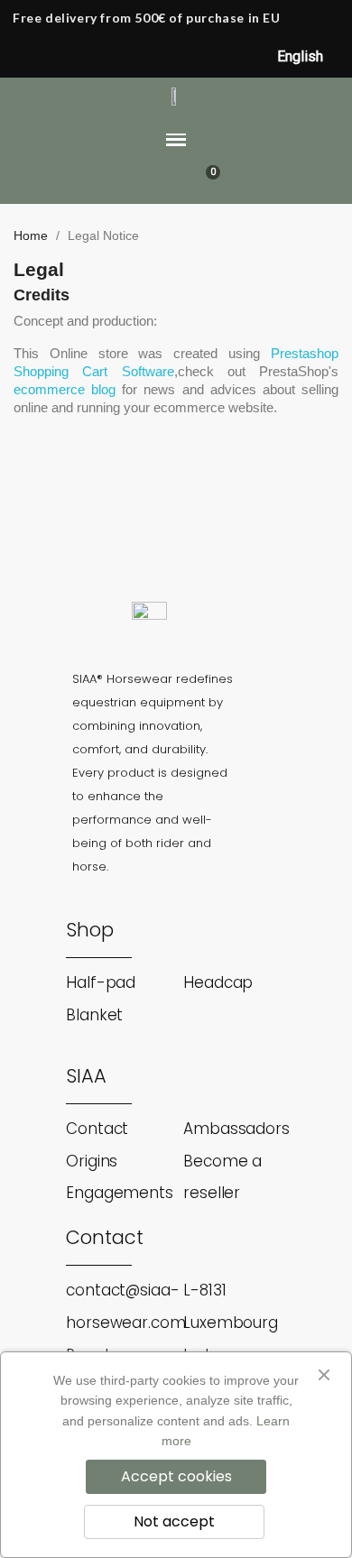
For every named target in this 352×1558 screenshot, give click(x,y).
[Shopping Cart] (204, 184)
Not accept (174, 1521)
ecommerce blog (65, 389)
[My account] (175, 184)
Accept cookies (176, 1476)
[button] (143, 184)
